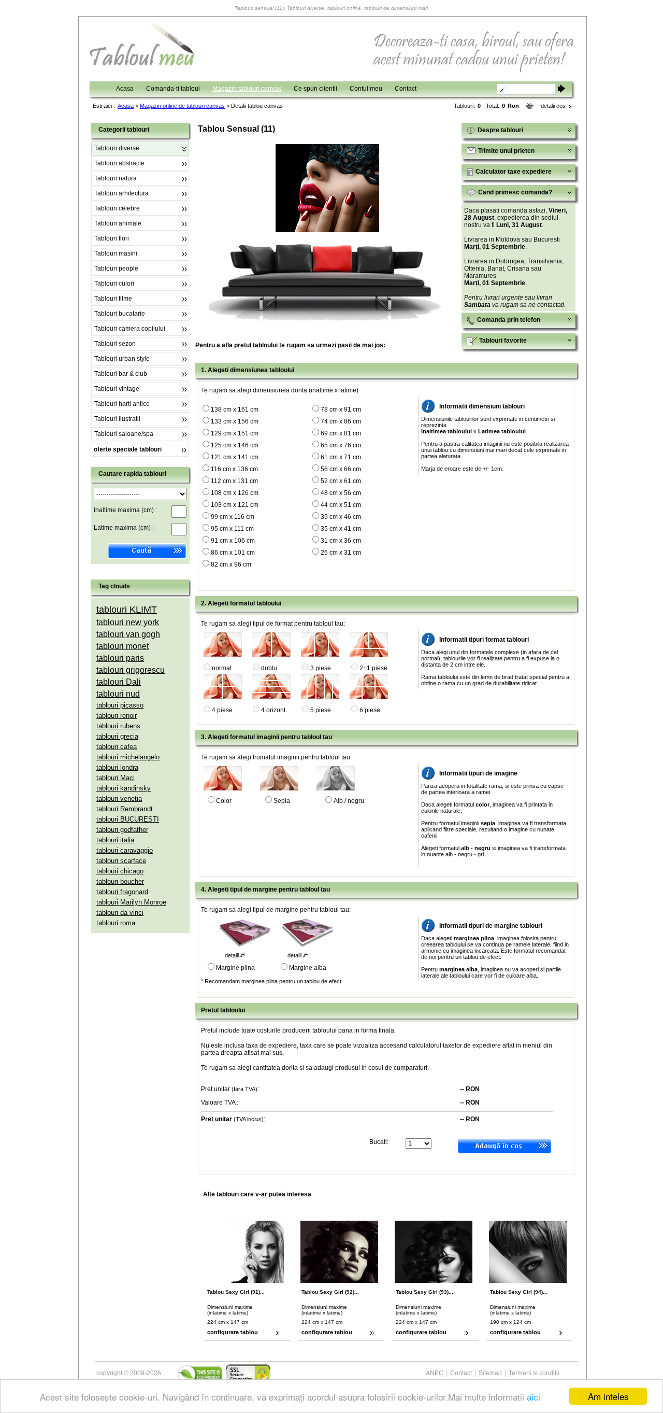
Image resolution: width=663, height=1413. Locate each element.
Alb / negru (349, 800)
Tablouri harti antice (122, 403)
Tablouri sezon (115, 343)
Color (224, 800)
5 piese (320, 710)
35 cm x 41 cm (341, 528)
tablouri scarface (121, 861)
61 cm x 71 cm (341, 457)
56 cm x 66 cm (341, 469)
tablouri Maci (115, 778)
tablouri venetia (119, 798)
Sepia (281, 800)
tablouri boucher (120, 881)
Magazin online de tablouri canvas (182, 106)
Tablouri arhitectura (121, 193)
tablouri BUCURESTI (127, 819)
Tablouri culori (114, 283)
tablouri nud (118, 693)
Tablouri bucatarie (119, 313)
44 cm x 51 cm (341, 504)
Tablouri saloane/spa (123, 433)
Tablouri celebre (117, 208)
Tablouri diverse (116, 148)
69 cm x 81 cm (341, 433)
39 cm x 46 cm (341, 516)
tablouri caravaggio (124, 850)
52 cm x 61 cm (341, 481)
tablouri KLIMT (126, 609)
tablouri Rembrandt (124, 809)
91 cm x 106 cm (233, 540)
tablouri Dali (118, 681)
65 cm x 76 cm (341, 445)
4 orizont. (274, 710)
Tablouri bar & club (120, 373)
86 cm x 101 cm (233, 552)
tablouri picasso (119, 705)
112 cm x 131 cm (234, 481)
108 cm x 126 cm (234, 493)
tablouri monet (122, 646)
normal (222, 668)
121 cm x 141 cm (234, 457)
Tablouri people (116, 268)
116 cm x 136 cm (234, 469)
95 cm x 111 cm (232, 528)
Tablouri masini (115, 253)
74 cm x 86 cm (341, 421)
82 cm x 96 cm (231, 564)
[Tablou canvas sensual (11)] (327, 230)
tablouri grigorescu (130, 670)
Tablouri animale (117, 223)
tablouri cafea (116, 747)
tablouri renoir (116, 715)
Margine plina (235, 967)
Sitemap (490, 1373)
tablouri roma (115, 923)
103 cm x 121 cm (234, 504)
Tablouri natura (115, 178)
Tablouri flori (111, 238)
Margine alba (307, 967)
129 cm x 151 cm (234, 433)
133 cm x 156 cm (234, 421)
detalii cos (553, 106)
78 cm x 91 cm (341, 409)
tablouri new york (127, 622)
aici (533, 1396)
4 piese (222, 710)
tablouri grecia (117, 736)
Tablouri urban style (122, 358)
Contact (405, 88)
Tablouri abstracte (119, 163)
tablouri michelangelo (128, 757)
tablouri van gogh (128, 634)
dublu (269, 668)
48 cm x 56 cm (341, 493)
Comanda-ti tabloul (173, 88)
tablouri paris (120, 658)
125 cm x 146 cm (234, 445)
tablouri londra (117, 767)
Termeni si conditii (534, 1373)
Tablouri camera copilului (129, 328)
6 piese (369, 710)
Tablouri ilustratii (117, 418)
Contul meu (366, 88)
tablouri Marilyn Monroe (131, 902)
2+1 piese (373, 668)
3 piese (320, 668)
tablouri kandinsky (123, 788)
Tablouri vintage (116, 388)
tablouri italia (115, 840)
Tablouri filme (113, 298)
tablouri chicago (119, 871)
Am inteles (608, 1396)
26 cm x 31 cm (341, 552)
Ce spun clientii (315, 88)
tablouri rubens (118, 726)
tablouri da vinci (119, 912)
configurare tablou (232, 1332)
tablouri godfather (122, 829)
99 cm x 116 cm (232, 516)
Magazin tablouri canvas (246, 88)
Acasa (125, 88)
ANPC (434, 1373)
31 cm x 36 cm (341, 540)
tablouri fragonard (122, 892)
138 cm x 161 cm (234, 409)
